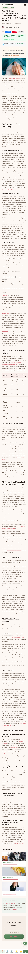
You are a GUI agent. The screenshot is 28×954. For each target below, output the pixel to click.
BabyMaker (5, 331)
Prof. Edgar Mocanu (18, 43)
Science (7, 951)
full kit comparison (20, 843)
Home (2, 951)
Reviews (16, 951)
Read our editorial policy (13, 55)
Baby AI (21, 951)
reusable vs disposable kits (14, 550)
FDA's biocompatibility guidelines (15, 637)
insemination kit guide (14, 611)
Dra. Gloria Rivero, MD (9, 903)
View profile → (14, 909)
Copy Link (21, 31)
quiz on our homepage (8, 613)
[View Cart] (24, 5)
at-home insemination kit (15, 78)
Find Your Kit (14, 936)
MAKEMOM (7, 5)
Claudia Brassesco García (12, 27)
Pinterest (15, 31)
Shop (26, 951)
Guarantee (11, 951)
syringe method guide (7, 189)
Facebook (8, 31)
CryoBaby (4, 295)
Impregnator (5, 313)
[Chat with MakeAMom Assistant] (25, 943)
